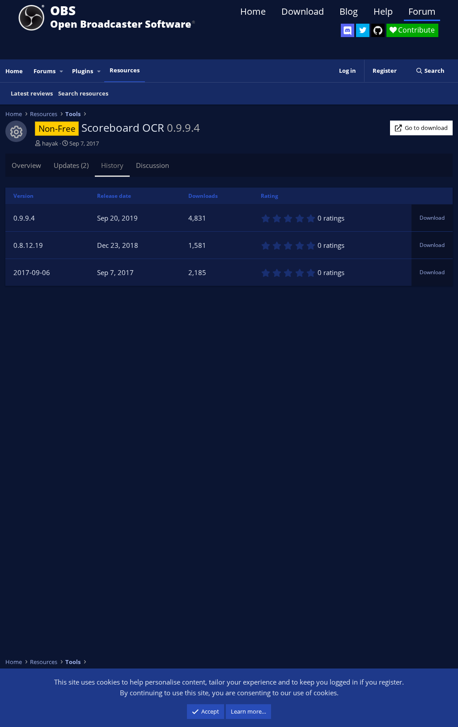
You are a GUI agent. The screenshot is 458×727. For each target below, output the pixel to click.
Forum (422, 11)
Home (253, 11)
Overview (26, 165)
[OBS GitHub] (378, 30)
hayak (50, 143)
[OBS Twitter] (362, 30)
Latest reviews (32, 93)
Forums (44, 71)
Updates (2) (71, 165)
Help (383, 11)
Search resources (83, 93)
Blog (348, 11)
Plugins (82, 71)
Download (302, 11)
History (112, 165)
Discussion (152, 165)
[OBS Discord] (347, 30)
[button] (61, 71)
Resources (125, 70)
